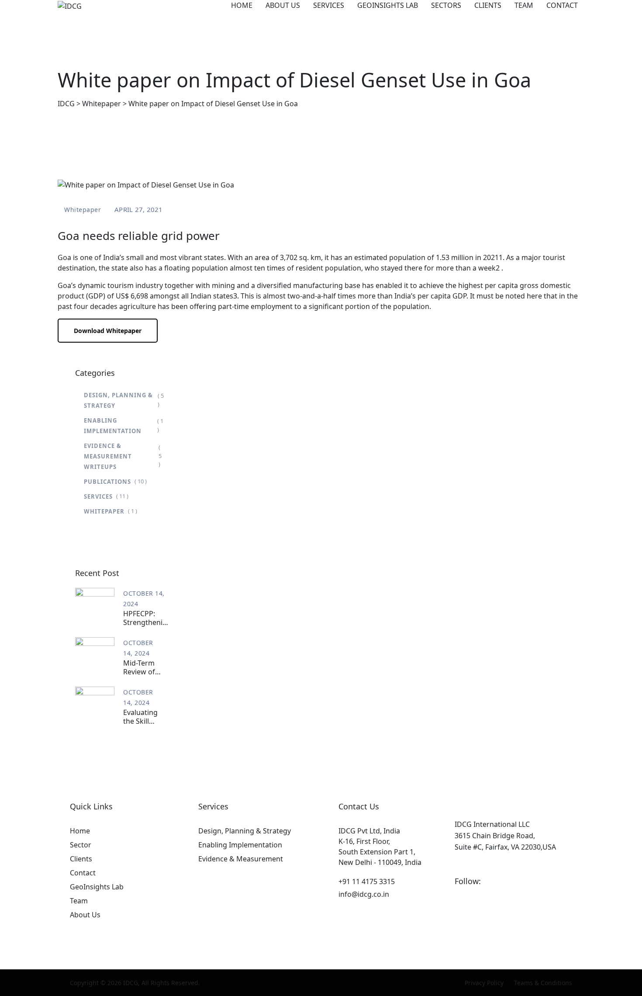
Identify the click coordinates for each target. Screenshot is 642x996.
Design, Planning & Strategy (118, 400)
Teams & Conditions (543, 983)
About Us (283, 5)
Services (328, 5)
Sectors (446, 5)
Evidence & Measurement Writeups (108, 456)
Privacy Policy (484, 983)
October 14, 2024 (144, 598)
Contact (562, 5)
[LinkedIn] (492, 881)
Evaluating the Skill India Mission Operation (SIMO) (140, 716)
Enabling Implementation (113, 425)
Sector (80, 845)
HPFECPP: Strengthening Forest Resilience (147, 618)
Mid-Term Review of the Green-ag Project (141, 667)
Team (523, 5)
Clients (487, 5)
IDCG (130, 983)
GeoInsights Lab (387, 5)
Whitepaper (82, 209)
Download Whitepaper (108, 330)
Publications (107, 482)
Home (241, 5)
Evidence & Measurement (240, 859)
